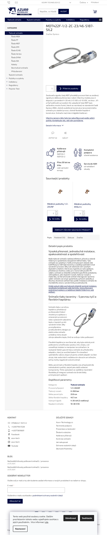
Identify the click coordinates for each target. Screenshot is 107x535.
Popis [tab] (49, 237)
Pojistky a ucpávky (16, 78)
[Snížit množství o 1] (55, 89)
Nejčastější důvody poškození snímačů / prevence (28, 461)
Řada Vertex (16, 54)
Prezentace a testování (65, 429)
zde (46, 522)
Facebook (15, 434)
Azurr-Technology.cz (51, 2)
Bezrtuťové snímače (19, 68)
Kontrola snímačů (63, 439)
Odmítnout (70, 518)
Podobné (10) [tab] (59, 237)
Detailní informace (53, 125)
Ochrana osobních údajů (66, 445)
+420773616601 (17, 430)
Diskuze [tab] (71, 237)
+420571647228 (18, 427)
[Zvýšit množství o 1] (55, 87)
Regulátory (13, 85)
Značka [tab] (80, 237)
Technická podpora (64, 426)
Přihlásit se (15, 501)
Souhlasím (87, 518)
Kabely (14, 64)
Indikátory (13, 82)
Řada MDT (15, 43)
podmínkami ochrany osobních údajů (48, 495)
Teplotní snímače (16, 75)
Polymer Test (14, 89)
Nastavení (20, 528)
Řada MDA (15, 36)
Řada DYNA (16, 57)
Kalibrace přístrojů (64, 435)
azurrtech (15, 438)
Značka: (52, 34)
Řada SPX (15, 47)
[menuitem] (14, 20)
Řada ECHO (15, 50)
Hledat (63, 11)
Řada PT (14, 40)
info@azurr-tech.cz (19, 423)
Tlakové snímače (16, 33)
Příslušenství (16, 71)
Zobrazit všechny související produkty (73, 230)
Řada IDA (15, 61)
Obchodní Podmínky (64, 449)
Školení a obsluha (63, 432)
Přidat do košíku (69, 88)
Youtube (14, 446)
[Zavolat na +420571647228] (11, 2)
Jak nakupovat (62, 442)
